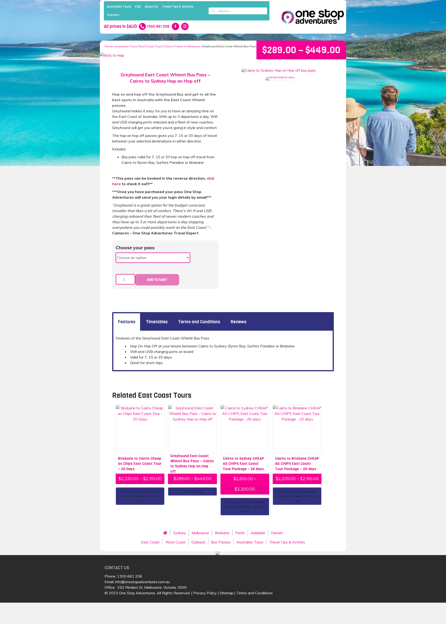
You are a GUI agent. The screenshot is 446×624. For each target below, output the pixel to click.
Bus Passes (221, 542)
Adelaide (258, 532)
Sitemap (226, 593)
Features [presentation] (126, 322)
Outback (198, 542)
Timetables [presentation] (157, 322)
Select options (192, 491)
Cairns (168, 46)
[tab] (126, 322)
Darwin (277, 532)
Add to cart (157, 280)
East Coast (150, 542)
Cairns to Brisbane (187, 46)
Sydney (179, 532)
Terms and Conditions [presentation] (199, 322)
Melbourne (200, 532)
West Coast (175, 542)
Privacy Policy (205, 593)
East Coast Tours (150, 46)
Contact (113, 15)
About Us (151, 7)
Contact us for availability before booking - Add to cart (140, 496)
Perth (240, 532)
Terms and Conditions (254, 593)
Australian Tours (119, 7)
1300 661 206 (129, 576)
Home (109, 46)
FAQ (138, 7)
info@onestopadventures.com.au (142, 581)
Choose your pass (135, 247)
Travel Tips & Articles (177, 7)
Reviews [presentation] (238, 322)
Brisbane (222, 532)
